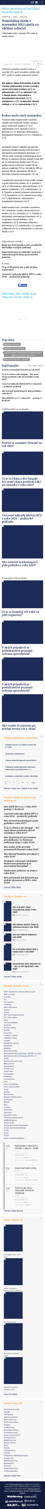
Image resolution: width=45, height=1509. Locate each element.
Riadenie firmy (9, 1094)
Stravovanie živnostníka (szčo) (11, 1355)
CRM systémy (8, 1414)
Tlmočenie (7, 1466)
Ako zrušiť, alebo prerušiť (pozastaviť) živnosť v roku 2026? (21, 848)
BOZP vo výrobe (9, 994)
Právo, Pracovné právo (11, 1087)
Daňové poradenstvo (11, 1417)
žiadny (6, 1133)
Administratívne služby (12, 1409)
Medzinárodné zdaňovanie (13, 1061)
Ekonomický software (11, 1422)
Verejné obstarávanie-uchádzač (15, 1128)
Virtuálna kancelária (11, 1471)
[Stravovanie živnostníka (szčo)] (13, 1336)
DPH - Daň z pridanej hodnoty (14, 1015)
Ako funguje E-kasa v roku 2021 (12, 1256)
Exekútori (7, 1425)
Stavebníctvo (8, 1110)
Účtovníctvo (8, 1112)
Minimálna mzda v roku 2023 (14, 348)
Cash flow (7, 997)
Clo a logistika (9, 1002)
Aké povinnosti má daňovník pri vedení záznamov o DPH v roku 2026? (21, 880)
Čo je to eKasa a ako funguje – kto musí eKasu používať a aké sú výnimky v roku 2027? (20, 376)
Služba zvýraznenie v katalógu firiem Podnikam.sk (13, 1289)
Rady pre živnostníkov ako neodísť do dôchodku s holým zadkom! (22, 246)
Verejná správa (9, 1123)
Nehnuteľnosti (9, 1066)
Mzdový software (10, 1443)
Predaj (6, 1089)
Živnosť (6, 1135)
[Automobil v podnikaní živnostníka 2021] (13, 1370)
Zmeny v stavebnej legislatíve (14, 1138)
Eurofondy (7, 1025)
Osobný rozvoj (9, 1069)
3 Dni (29, 366)
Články (15, 17)
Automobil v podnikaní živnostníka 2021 (11, 1388)
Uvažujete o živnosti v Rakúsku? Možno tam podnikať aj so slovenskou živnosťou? (21, 863)
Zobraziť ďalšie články (12, 887)
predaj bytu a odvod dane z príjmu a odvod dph (21, 776)
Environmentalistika (10, 1023)
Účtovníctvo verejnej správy (13, 1117)
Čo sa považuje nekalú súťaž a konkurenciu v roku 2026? (25, 950)
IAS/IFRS (7, 1030)
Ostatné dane (8, 1071)
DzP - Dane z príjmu (10, 1017)
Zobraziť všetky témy (12, 788)
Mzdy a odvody (9, 1064)
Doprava (7, 1010)
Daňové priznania (20, 940)
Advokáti (7, 1412)
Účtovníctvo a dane (10, 1115)
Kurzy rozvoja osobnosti (12, 1435)
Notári (6, 1445)
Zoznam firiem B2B (13, 1403)
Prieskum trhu (9, 1458)
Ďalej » (34, 783)
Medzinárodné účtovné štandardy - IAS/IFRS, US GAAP (22, 1053)
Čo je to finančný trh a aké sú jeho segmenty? (20, 613)
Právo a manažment (11, 1084)
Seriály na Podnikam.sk (15, 896)
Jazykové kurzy (9, 1427)
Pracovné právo (9, 1079)
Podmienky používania (16, 1491)
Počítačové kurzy (10, 1450)
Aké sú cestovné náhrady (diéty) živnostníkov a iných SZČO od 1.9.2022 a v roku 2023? (23, 354)
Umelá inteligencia (10, 1120)
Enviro (6, 1020)
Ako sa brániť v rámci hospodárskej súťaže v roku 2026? (24, 909)
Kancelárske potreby (11, 1432)
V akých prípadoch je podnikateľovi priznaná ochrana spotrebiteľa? (17, 650)
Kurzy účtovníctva (10, 1438)
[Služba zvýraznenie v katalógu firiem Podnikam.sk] (13, 1271)
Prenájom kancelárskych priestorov (16, 1455)
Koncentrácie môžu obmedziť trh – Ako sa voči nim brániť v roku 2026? (26, 966)
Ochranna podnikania (22, 915)
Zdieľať (23, 285)
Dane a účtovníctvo (10, 1007)
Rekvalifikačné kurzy (11, 1461)
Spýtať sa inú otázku (30, 788)
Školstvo (7, 1102)
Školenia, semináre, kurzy (16, 985)
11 (27, 783)
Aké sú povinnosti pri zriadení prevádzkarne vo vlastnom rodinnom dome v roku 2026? (20, 840)
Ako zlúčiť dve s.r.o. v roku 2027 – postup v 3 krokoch (21, 807)
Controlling (7, 1005)
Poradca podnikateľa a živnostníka (20, 737)
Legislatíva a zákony (11, 1035)
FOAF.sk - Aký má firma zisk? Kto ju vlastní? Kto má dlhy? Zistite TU (21, 10)
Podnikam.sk (6, 17)
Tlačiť (41, 64)
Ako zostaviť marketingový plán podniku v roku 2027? (20, 563)
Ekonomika (23, 17)
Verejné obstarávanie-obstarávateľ (16, 1125)
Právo (6, 1082)
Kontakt (26, 1491)
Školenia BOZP (9, 1463)
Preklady (7, 1453)
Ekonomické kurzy (10, 1420)
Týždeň (34, 366)
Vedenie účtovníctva (11, 1468)
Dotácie (6, 1012)
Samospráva (8, 1100)
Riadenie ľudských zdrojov (13, 1097)
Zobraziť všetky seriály (13, 976)
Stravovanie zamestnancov (14, 754)
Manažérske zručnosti (11, 1043)
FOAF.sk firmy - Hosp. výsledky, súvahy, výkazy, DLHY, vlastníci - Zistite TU (19, 295)
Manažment (8, 1046)
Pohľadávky (8, 1076)
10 (22, 783)
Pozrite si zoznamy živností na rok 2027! (21, 370)
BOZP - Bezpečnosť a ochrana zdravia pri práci (19, 992)
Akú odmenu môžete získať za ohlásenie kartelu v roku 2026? (26, 925)
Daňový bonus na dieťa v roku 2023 (16, 359)
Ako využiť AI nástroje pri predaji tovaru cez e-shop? (19, 727)
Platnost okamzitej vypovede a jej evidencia (20, 760)
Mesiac (41, 366)
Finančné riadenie (10, 1028)
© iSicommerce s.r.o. (18, 1484)
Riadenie (7, 1092)
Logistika (7, 1041)
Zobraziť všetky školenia (13, 1211)
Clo (5, 999)
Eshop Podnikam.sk (13, 1219)
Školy (6, 1105)
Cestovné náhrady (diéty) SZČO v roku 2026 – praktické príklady (21, 275)
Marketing (7, 1048)
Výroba (6, 1130)
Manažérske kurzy (10, 1440)
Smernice (7, 1107)
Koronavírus (8, 1033)
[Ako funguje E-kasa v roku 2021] (13, 1238)
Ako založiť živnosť (10, 1322)
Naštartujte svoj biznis (11, 344)
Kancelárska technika (11, 1430)
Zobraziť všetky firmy (12, 1476)
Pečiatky (7, 1448)
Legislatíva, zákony (10, 1038)
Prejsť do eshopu (10, 1394)
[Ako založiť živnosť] (13, 1305)
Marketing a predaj (10, 1051)
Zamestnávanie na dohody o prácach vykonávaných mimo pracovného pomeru (21, 254)
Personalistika (9, 1074)
